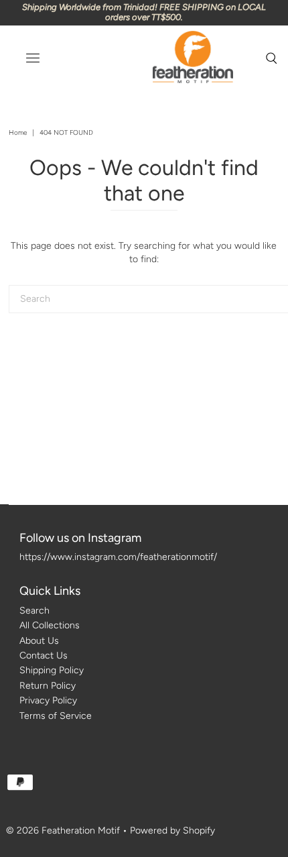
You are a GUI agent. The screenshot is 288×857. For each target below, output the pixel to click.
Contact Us (43, 655)
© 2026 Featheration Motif (63, 830)
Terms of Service (55, 716)
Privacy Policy (48, 700)
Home (18, 132)
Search (34, 610)
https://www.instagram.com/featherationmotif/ (118, 557)
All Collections (49, 625)
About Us (39, 640)
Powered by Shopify (172, 830)
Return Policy (47, 685)
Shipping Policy (51, 670)
